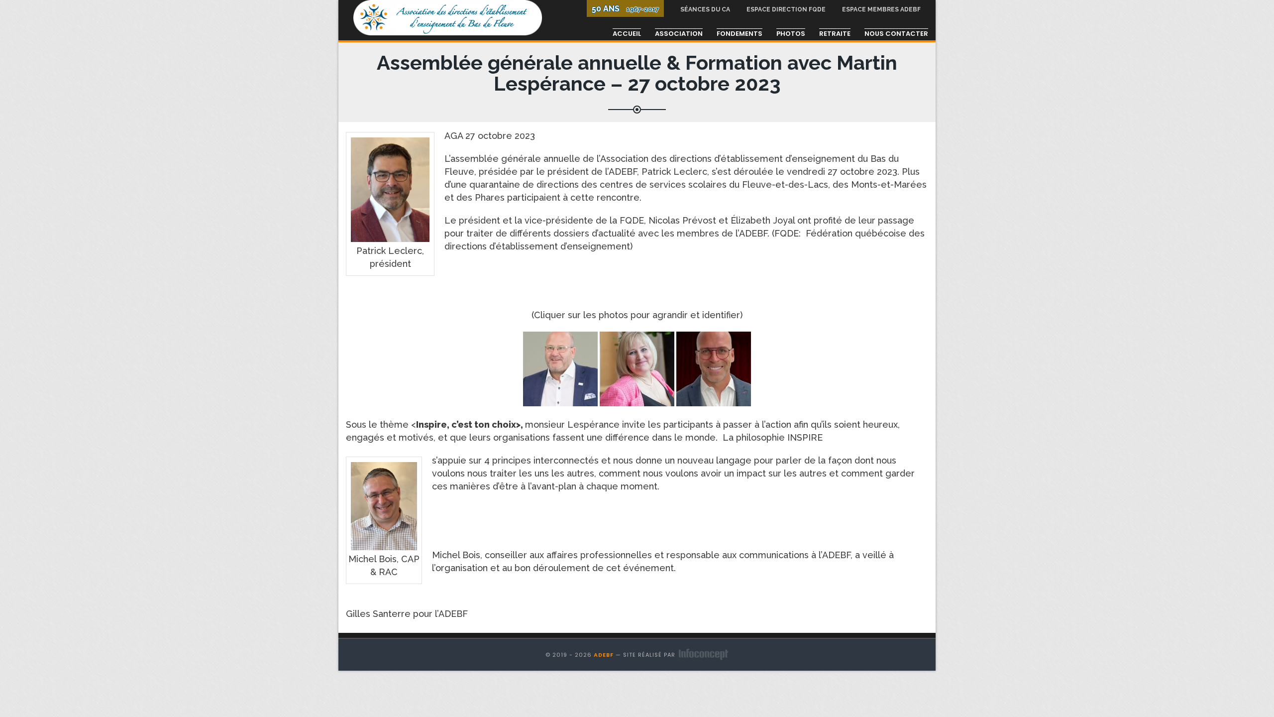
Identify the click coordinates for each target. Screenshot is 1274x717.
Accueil (627, 33)
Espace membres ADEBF (881, 9)
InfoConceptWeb (704, 654)
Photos (790, 33)
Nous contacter (896, 33)
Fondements (739, 33)
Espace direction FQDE (786, 9)
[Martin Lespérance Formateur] (713, 368)
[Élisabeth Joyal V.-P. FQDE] (637, 368)
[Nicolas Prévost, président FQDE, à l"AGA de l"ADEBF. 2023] (560, 368)
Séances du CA (705, 9)
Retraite (834, 33)
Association (679, 33)
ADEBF (604, 655)
